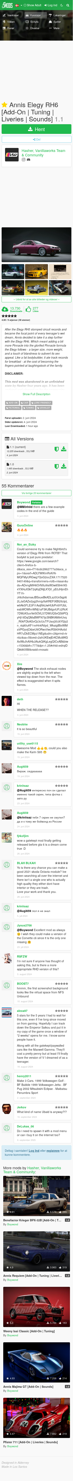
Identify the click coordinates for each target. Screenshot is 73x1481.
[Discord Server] (28, 159)
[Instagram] (23, 159)
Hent (39, 128)
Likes (35, 311)
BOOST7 (23, 984)
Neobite (22, 724)
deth (20, 699)
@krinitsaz (24, 817)
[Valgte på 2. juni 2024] (4, 105)
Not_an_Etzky (26, 544)
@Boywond (25, 669)
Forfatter (36, 502)
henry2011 (24, 1076)
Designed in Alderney (15, 1462)
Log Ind (34, 1151)
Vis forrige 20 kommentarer (36, 493)
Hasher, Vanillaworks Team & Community (43, 152)
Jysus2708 (24, 925)
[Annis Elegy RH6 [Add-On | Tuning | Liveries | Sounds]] (36, 244)
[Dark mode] (62, 5)
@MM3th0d (25, 507)
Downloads (16, 311)
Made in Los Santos (14, 1467)
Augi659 (22, 766)
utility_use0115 (27, 743)
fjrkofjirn (23, 836)
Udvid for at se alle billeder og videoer (36, 299)
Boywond (23, 502)
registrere (53, 1151)
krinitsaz (23, 786)
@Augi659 (24, 790)
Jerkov (21, 1107)
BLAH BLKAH (26, 863)
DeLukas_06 (25, 1126)
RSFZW (22, 956)
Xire (19, 664)
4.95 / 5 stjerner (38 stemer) (16, 320)
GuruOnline (25, 525)
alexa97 (22, 1011)
